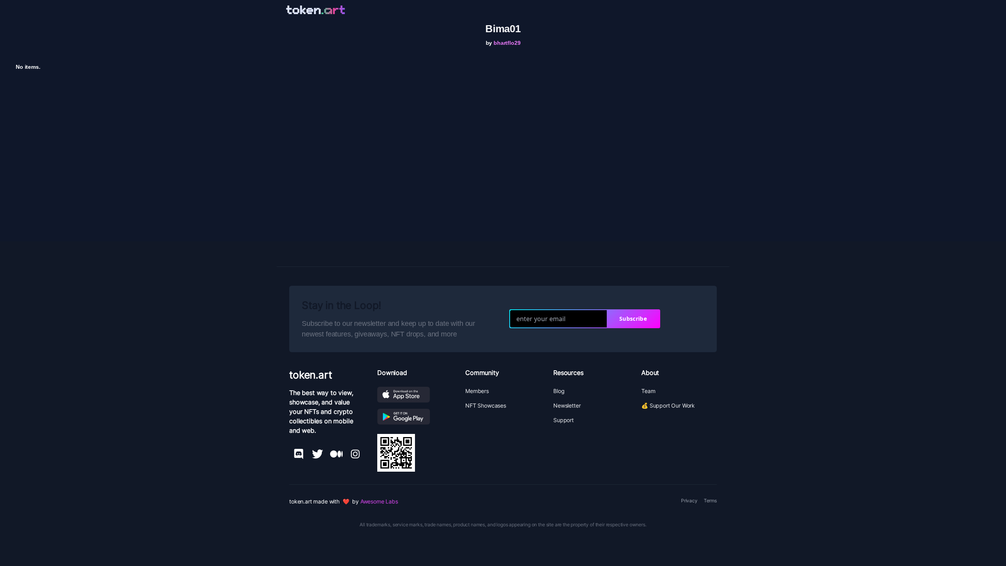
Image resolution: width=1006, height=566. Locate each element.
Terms (710, 501)
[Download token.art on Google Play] (415, 416)
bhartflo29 (507, 43)
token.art (310, 375)
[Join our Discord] (298, 454)
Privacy (689, 501)
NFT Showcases (485, 405)
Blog (558, 391)
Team (648, 391)
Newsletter (566, 405)
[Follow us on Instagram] (355, 454)
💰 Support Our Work (668, 405)
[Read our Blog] (336, 454)
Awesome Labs (379, 501)
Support (563, 420)
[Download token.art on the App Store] (415, 394)
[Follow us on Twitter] (317, 454)
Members (477, 391)
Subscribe (633, 318)
